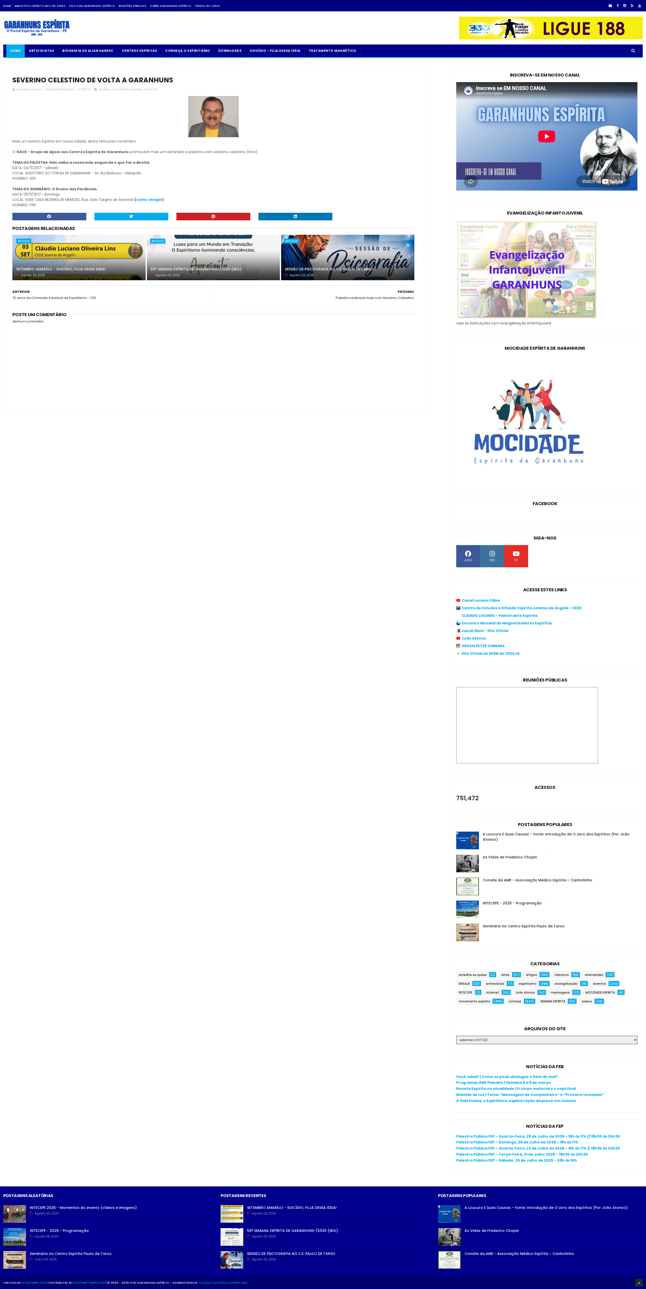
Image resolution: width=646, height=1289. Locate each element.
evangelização (566, 983)
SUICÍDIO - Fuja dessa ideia (275, 51)
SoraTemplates (34, 1283)
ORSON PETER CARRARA (483, 645)
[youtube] (639, 5)
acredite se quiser (473, 975)
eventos (105, 89)
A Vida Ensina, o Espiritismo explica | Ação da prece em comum (516, 1100)
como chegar (149, 199)
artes (505, 975)
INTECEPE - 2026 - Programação (512, 903)
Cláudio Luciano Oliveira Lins (223, 1283)
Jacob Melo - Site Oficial (485, 630)
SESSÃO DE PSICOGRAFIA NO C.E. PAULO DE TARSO (329, 269)
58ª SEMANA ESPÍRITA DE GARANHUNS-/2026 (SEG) (196, 269)
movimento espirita (128, 89)
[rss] (632, 5)
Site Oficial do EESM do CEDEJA (491, 653)
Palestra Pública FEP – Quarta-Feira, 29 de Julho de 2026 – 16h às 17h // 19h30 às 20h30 (538, 1136)
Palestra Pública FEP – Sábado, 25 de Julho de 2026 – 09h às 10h (516, 1160)
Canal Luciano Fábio (481, 600)
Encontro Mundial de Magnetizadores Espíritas (507, 623)
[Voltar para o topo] (639, 1282)
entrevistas (495, 983)
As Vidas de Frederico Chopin (510, 857)
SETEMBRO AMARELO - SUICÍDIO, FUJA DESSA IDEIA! (61, 269)
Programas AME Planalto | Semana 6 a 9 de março (503, 1082)
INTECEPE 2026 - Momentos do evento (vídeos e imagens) (83, 1207)
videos (587, 1001)
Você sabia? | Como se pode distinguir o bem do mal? (507, 1076)
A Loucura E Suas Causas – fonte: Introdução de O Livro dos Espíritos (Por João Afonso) (546, 1207)
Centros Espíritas (139, 51)
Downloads (230, 51)
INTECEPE (465, 992)
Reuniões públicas (133, 6)
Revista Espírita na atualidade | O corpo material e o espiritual (516, 1088)
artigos (24, 241)
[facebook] (617, 5)
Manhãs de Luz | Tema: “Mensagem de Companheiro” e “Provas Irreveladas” (530, 1094)
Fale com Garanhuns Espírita (92, 6)
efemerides (594, 975)
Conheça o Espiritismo (187, 51)
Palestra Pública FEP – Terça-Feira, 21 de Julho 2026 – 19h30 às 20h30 (522, 1154)
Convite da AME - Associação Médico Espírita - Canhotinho (537, 880)
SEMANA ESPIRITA (552, 1001)
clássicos (561, 975)
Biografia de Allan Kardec (88, 51)
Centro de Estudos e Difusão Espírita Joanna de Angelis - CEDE (522, 608)
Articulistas (41, 51)
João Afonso (474, 638)
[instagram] (625, 5)
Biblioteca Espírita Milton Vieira (40, 6)
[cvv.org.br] (551, 38)
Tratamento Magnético (332, 51)
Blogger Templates (89, 1283)
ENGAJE (464, 983)
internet (492, 992)
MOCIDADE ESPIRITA (600, 992)
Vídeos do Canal (207, 6)
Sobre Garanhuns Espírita (170, 6)
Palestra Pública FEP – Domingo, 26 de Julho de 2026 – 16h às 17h (517, 1142)
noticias (150, 89)
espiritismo (527, 983)
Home (7, 6)
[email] (610, 5)
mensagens (560, 992)
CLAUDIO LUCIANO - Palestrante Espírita (499, 615)
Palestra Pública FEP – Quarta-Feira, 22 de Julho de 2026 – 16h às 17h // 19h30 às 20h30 (538, 1148)
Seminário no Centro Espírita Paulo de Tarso (523, 926)
